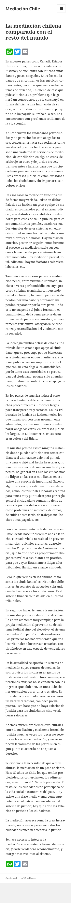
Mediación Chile (23, 9)
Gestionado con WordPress (21, 878)
